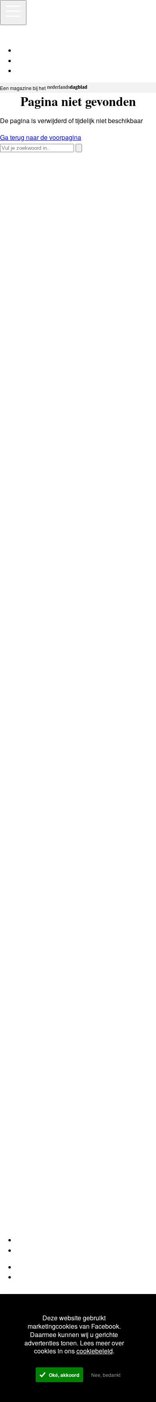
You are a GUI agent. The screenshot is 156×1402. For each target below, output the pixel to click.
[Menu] (13, 12)
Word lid (28, 1240)
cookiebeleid (94, 1350)
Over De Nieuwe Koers (49, 1267)
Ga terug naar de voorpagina (40, 137)
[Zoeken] (79, 148)
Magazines (31, 1250)
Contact (27, 1277)
